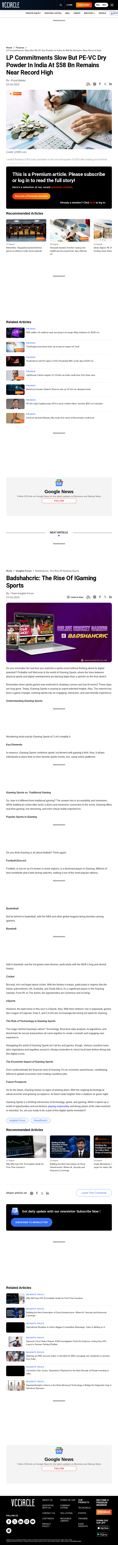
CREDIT (76, 13)
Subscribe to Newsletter (31, 1222)
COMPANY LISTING (65, 1506)
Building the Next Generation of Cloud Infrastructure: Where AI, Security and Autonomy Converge (67, 1167)
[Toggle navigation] (112, 5)
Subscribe (84, 5)
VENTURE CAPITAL (53, 13)
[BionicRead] (88, 84)
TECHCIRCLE (84, 1508)
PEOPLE (102, 13)
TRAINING (83, 1518)
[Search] (60, 5)
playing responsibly (58, 1106)
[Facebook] (99, 84)
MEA (104, 5)
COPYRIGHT (48, 1518)
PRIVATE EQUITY (33, 13)
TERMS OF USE (67, 1500)
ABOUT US (47, 1500)
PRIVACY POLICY (46, 1525)
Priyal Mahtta (18, 80)
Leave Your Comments (94, 1193)
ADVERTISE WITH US (48, 1506)
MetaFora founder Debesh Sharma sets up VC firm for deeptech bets (58, 389)
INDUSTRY (89, 13)
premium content (61, 187)
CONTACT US (48, 1513)
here (92, 202)
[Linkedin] (110, 84)
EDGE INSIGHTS (83, 1525)
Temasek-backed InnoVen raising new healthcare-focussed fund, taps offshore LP (68, 250)
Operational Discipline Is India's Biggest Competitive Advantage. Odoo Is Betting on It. (66, 1327)
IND (97, 5)
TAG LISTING (66, 1513)
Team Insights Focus (22, 593)
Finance (20, 47)
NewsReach (40, 1120)
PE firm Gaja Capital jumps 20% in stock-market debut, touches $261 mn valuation (64, 403)
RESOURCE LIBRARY (65, 1519)
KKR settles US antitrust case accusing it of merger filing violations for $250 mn (62, 332)
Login (70, 5)
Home (9, 47)
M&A (67, 13)
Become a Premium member (31, 196)
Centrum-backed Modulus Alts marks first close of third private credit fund (60, 417)
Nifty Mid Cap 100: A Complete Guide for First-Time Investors (54, 1298)
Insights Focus (24, 571)
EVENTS (82, 1513)
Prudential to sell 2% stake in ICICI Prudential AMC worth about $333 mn (60, 361)
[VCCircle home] (10, 5)
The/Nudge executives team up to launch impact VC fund (52, 346)
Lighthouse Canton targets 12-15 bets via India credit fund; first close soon (60, 375)
